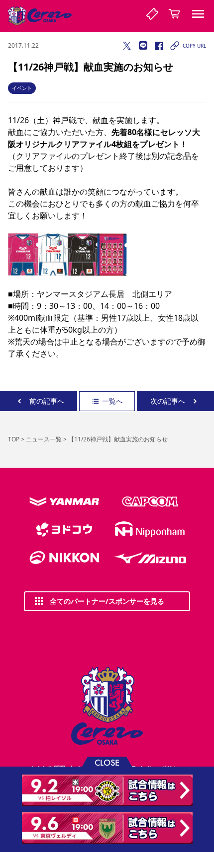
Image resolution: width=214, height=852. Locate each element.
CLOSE (107, 762)
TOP (13, 439)
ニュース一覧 (44, 439)
